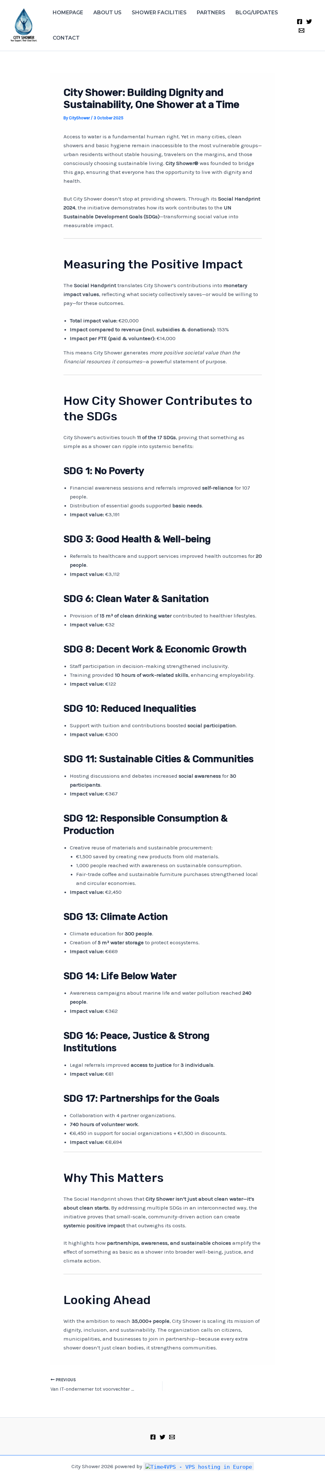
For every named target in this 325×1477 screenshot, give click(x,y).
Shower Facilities (159, 13)
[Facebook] (299, 21)
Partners (211, 13)
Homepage (68, 13)
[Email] (301, 30)
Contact (66, 38)
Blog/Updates (256, 13)
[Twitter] (309, 21)
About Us (107, 13)
